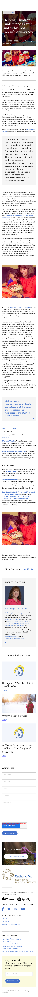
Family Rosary (6, 941)
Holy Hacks (20, 626)
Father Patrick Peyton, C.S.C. (11, 949)
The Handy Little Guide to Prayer (14, 451)
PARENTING (9, 12)
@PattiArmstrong (11, 636)
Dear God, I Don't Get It (15, 621)
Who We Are (6, 919)
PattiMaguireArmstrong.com (14, 638)
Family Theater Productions (11, 944)
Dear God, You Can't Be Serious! (18, 622)
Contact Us (5, 922)
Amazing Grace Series (12, 619)
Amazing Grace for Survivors (20, 307)
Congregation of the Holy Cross (12, 946)
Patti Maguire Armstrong (16, 608)
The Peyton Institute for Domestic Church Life (17, 951)
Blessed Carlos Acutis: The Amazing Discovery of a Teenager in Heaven (15, 497)
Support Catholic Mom (16, 856)
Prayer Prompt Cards (10, 480)
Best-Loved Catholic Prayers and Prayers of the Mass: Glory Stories (18, 493)
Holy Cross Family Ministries (11, 939)
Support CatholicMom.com (11, 924)
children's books (11, 471)
